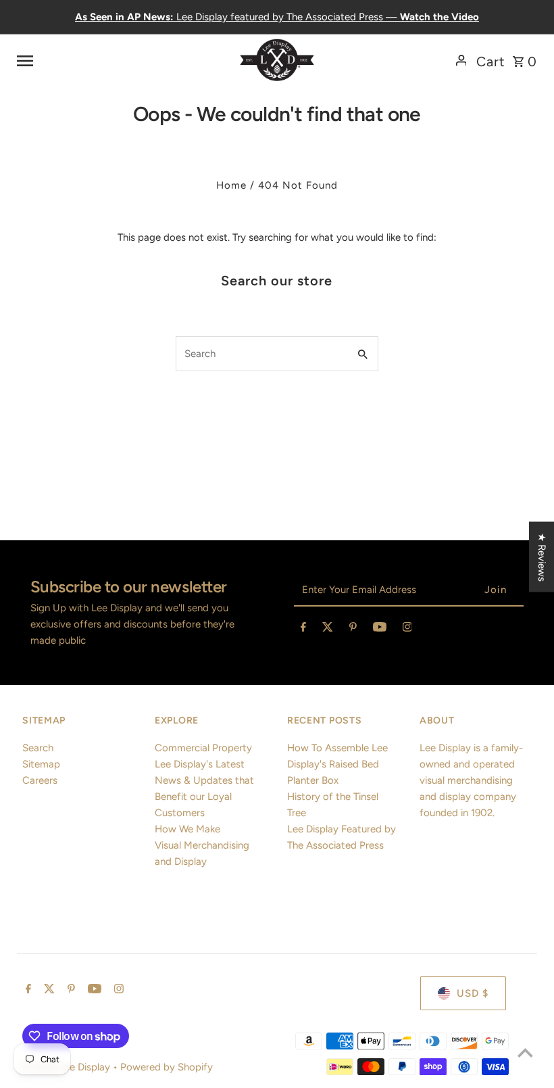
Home (231, 185)
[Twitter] (327, 629)
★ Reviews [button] (542, 556)
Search (37, 748)
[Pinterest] (353, 629)
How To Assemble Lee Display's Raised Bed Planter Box (337, 764)
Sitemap (41, 764)
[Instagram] (407, 629)
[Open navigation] (108, 60)
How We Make (187, 829)
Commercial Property (203, 748)
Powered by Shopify (166, 1067)
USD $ (472, 993)
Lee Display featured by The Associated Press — (277, 17)
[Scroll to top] (525, 1052)
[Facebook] (303, 629)
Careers (39, 780)
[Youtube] (379, 629)
